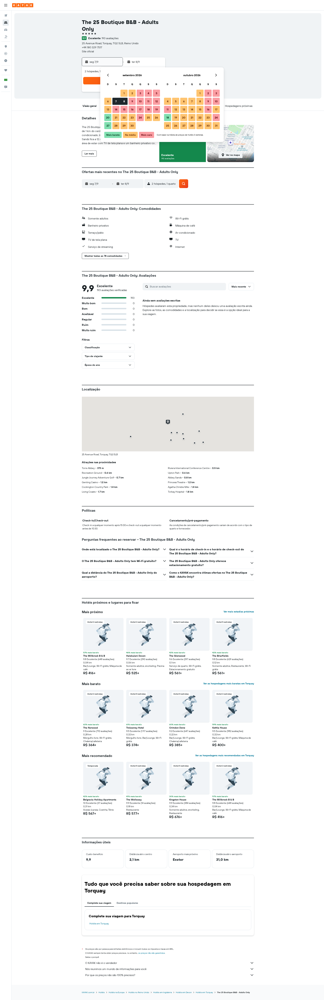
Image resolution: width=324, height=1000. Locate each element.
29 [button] (124, 125)
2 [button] (132, 93)
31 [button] (216, 125)
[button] (5, 5)
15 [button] (124, 109)
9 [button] (132, 101)
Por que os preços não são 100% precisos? (110, 975)
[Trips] (5, 70)
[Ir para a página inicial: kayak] (22, 5)
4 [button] (148, 93)
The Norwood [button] (90, 727)
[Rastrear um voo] (5, 53)
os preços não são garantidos (151, 953)
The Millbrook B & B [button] (94, 655)
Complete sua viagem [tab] (99, 902)
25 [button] (148, 117)
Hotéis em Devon (184, 992)
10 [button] (140, 101)
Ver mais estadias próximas (239, 611)
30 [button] (132, 125)
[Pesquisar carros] (5, 29)
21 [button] (116, 117)
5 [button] (156, 93)
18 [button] (148, 109)
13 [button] (108, 109)
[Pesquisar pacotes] (5, 36)
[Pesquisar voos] (5, 15)
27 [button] (107, 125)
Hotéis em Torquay (99, 923)
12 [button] (156, 101)
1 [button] (124, 93)
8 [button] (124, 101)
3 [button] (140, 93)
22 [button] (124, 117)
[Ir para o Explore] (5, 46)
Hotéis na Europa (116, 992)
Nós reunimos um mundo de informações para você (115, 969)
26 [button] (156, 117)
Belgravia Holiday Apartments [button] (99, 799)
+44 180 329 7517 (92, 47)
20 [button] (108, 117)
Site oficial (88, 51)
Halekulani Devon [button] (135, 655)
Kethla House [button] (219, 727)
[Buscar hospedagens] (5, 22)
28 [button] (115, 125)
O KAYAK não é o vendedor (101, 963)
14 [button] (116, 109)
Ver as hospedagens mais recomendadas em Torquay (224, 755)
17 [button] (140, 109)
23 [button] (132, 117)
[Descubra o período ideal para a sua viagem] (5, 60)
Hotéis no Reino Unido (138, 992)
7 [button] (116, 101)
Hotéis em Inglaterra (162, 992)
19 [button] (156, 109)
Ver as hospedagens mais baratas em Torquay (228, 683)
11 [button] (148, 101)
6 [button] (108, 101)
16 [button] (132, 109)
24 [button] (140, 117)
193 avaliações (110, 38)
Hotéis (102, 992)
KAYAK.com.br (88, 992)
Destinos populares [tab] (127, 902)
